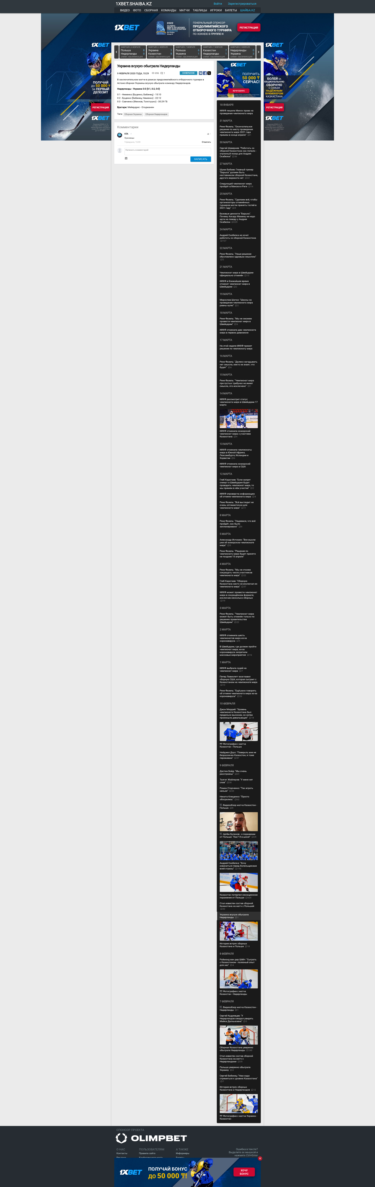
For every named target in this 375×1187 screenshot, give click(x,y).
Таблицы (200, 10)
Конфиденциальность (151, 1157)
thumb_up (208, 134)
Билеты (231, 10)
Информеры (182, 1153)
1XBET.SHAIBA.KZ (134, 3)
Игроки (216, 10)
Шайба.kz (247, 10)
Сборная (151, 10)
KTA (126, 134)
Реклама (121, 1157)
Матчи (184, 10)
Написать (200, 159)
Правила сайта (147, 1153)
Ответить (206, 142)
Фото (137, 10)
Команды (168, 10)
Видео (125, 10)
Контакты (121, 1153)
